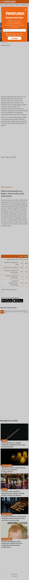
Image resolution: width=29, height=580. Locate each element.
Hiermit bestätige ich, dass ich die (15, 33)
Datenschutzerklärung (11, 35)
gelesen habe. (20, 35)
